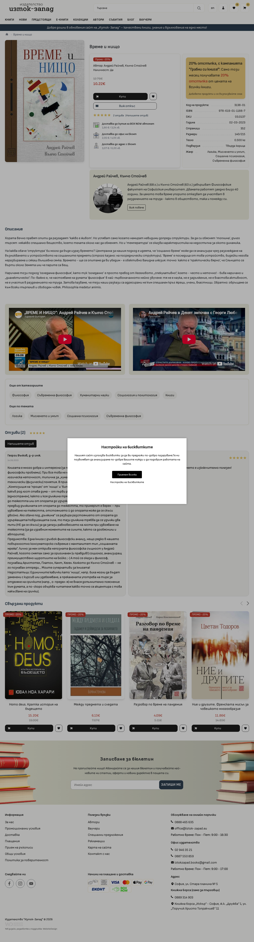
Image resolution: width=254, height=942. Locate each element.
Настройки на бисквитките (127, 482)
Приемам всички (127, 474)
